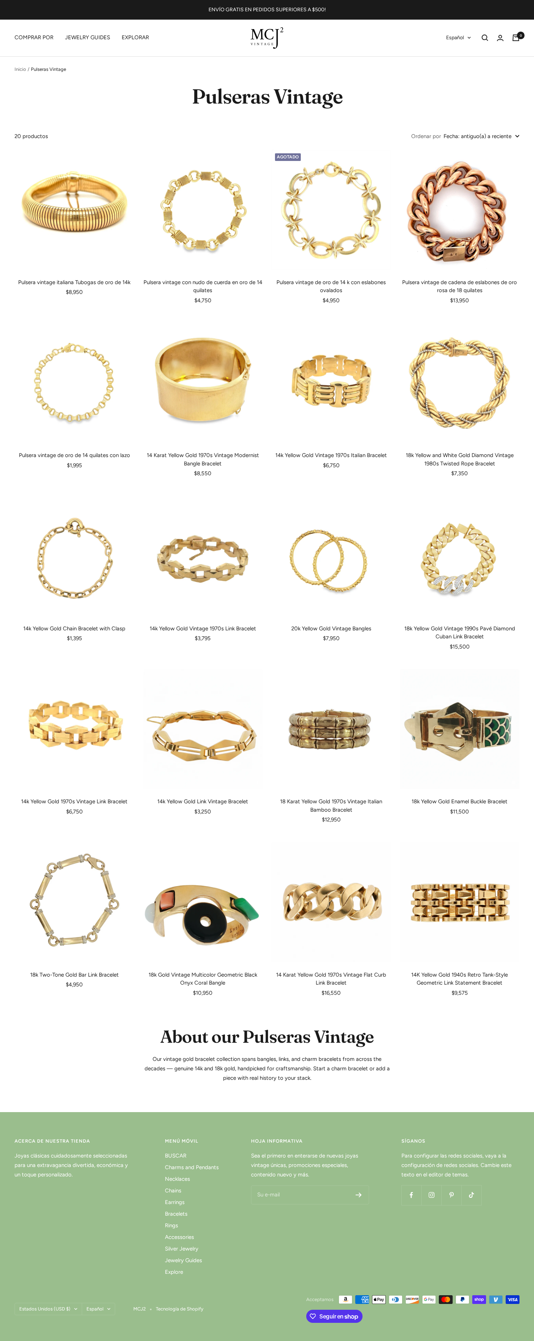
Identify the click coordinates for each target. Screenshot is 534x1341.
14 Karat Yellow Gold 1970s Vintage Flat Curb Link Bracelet (331, 979)
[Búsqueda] (485, 38)
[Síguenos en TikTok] (471, 1195)
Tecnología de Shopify (179, 1309)
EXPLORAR (135, 37)
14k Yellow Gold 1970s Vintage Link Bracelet (74, 801)
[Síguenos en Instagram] (431, 1195)
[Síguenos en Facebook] (411, 1195)
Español (455, 38)
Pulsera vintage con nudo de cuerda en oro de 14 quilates (202, 286)
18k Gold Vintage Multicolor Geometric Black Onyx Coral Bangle (203, 979)
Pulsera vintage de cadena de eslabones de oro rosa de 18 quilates (459, 286)
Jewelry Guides (183, 1260)
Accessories (179, 1237)
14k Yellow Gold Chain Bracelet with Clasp (74, 628)
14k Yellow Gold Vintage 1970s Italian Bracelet (331, 455)
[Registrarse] (359, 1194)
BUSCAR (175, 1155)
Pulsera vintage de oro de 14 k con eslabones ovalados (331, 286)
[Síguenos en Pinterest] (451, 1195)
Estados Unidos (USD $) (44, 1309)
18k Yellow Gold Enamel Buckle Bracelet (459, 801)
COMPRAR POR (34, 37)
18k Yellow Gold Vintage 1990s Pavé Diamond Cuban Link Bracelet (459, 632)
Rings (171, 1225)
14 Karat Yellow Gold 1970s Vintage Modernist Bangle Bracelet (203, 459)
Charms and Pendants (192, 1167)
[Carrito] (515, 38)
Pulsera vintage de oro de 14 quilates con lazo (74, 455)
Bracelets (176, 1214)
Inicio (20, 69)
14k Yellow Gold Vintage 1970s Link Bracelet (203, 628)
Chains (173, 1190)
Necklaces (177, 1179)
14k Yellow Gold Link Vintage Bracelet (202, 801)
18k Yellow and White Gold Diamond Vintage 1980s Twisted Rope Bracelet (460, 459)
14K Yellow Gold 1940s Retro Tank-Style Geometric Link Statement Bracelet (459, 979)
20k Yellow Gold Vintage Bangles (331, 628)
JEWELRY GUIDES (87, 37)
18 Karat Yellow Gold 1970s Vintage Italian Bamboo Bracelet (331, 805)
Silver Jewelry (181, 1248)
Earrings (175, 1202)
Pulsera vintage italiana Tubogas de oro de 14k (74, 282)
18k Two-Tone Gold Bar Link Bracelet (74, 975)
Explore (174, 1272)
